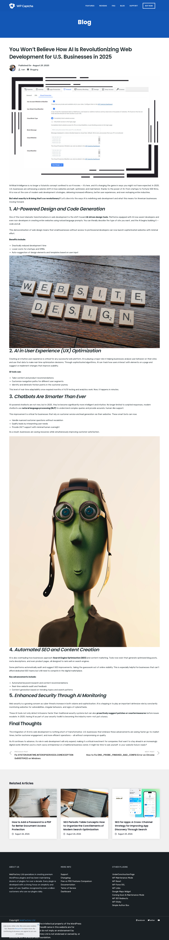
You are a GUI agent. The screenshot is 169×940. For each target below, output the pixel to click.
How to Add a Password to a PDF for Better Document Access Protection (31, 825)
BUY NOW (149, 6)
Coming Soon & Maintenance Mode (128, 895)
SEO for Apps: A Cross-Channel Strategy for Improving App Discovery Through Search (133, 825)
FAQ (113, 6)
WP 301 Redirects (120, 898)
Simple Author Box (120, 905)
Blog (122, 6)
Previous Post (44, 755)
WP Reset (116, 881)
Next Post (120, 753)
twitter (152, 920)
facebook (141, 920)
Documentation (68, 884)
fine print (18, 929)
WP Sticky (116, 902)
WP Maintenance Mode (122, 878)
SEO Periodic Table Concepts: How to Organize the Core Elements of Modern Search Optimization (84, 825)
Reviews (103, 6)
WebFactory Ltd (16, 874)
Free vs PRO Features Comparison (76, 881)
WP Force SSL (118, 884)
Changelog (66, 878)
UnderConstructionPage (123, 874)
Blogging (34, 69)
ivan (23, 69)
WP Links (116, 888)
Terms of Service (68, 888)
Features (89, 6)
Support (134, 6)
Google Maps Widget (121, 891)
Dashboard (66, 891)
